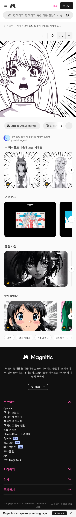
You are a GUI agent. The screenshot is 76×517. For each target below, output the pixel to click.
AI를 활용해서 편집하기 (24, 126)
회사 (6, 479)
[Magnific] (38, 358)
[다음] (61, 125)
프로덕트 (9, 402)
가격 (55, 5)
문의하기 (9, 489)
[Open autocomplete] (8, 15)
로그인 (66, 5)
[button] (38, 387)
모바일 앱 (9, 451)
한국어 (38, 386)
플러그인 (11, 442)
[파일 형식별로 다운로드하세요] (68, 35)
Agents (10, 438)
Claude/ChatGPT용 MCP (17, 434)
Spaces (8, 408)
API (5, 455)
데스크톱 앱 (13, 447)
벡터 (19, 25)
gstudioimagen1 (19, 140)
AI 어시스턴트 (11, 412)
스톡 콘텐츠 (10, 429)
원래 (20, 47)
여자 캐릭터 (24, 337)
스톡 (11, 25)
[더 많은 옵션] (42, 35)
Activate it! (59, 513)
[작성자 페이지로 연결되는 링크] (7, 138)
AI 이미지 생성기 (13, 416)
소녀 (9, 337)
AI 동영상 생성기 (13, 421)
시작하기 (9, 469)
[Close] (71, 513)
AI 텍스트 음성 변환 (14, 425)
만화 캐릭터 (43, 337)
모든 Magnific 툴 (13, 460)
